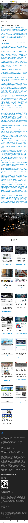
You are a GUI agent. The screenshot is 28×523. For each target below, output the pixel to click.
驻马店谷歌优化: (20, 201)
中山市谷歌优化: (11, 199)
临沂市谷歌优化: (11, 117)
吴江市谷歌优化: (20, 169)
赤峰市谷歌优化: (12, 57)
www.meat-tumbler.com (21, 379)
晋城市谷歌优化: (17, 99)
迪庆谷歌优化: (16, 64)
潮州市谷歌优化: (10, 55)
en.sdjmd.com (7, 380)
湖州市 (23, 460)
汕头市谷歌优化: (15, 153)
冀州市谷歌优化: (11, 105)
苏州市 (12, 465)
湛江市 (22, 469)
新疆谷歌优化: (9, 37)
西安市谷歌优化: (12, 175)
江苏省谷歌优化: (12, 29)
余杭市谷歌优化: (6, 191)
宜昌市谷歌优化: (7, 187)
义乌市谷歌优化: (9, 188)
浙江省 (2, 457)
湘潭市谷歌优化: (7, 176)
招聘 (6, 21)
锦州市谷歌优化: (16, 103)
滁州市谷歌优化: (6, 58)
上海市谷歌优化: (17, 27)
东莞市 (21, 458)
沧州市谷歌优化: (5, 51)
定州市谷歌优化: (9, 64)
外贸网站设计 (3, 437)
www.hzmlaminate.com (7, 311)
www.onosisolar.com (7, 403)
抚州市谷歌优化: (21, 74)
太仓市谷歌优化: (12, 162)
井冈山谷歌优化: (5, 101)
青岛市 (10, 464)
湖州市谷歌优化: (18, 92)
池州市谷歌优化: (19, 57)
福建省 (12, 457)
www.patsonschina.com (21, 357)
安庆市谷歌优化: (12, 42)
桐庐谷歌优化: (8, 165)
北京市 (6, 456)
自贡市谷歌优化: (22, 202)
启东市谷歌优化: (5, 140)
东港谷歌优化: (22, 64)
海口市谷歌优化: (19, 83)
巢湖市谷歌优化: (22, 54)
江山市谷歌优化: (6, 96)
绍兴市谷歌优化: (10, 154)
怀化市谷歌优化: (14, 90)
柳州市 (14, 462)
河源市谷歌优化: (5, 88)
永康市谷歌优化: (11, 190)
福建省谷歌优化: (14, 31)
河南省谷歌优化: (13, 30)
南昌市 (3, 464)
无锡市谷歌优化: (17, 171)
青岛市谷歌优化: (12, 140)
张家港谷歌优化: (12, 195)
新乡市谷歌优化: (16, 179)
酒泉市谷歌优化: (4, 105)
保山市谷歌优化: (19, 46)
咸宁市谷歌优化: (20, 176)
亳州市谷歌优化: (15, 85)
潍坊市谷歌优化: (5, 168)
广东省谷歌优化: (5, 29)
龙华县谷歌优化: (7, 120)
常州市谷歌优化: (15, 54)
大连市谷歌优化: (5, 61)
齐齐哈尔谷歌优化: (21, 142)
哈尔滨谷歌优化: (5, 83)
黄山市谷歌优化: (9, 91)
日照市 (23, 464)
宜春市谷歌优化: (14, 187)
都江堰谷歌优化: (4, 66)
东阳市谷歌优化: (16, 65)
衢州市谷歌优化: (22, 143)
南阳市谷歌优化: (21, 131)
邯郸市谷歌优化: (20, 84)
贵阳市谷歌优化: (7, 80)
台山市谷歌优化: (19, 162)
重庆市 (16, 456)
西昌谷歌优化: (15, 177)
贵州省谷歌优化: (22, 34)
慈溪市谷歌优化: (13, 58)
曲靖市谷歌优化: (15, 143)
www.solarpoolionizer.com (7, 355)
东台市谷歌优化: (9, 65)
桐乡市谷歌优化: (14, 165)
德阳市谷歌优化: (21, 62)
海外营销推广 (10, 437)
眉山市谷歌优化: (19, 125)
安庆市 (15, 457)
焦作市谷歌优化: (20, 96)
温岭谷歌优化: (19, 168)
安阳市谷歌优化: (7, 43)
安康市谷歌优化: (5, 42)
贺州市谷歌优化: (12, 88)
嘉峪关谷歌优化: (8, 98)
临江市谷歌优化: (4, 117)
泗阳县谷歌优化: (9, 158)
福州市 (7, 460)
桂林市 (13, 460)
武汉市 (3, 467)
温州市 (17, 466)
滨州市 (18, 457)
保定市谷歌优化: (5, 46)
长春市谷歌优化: (19, 51)
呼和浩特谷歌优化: (17, 91)
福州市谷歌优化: (14, 74)
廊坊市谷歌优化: (18, 112)
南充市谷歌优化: (12, 129)
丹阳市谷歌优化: (12, 61)
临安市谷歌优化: (9, 116)
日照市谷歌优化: (5, 146)
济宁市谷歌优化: (14, 102)
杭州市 (20, 460)
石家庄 (18, 465)
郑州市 (8, 470)
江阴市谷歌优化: (13, 96)
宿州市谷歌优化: (11, 160)
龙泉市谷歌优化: (8, 121)
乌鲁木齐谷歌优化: (10, 171)
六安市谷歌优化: (6, 118)
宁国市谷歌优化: (16, 132)
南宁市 (7, 464)
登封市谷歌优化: (14, 62)
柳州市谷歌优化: (13, 118)
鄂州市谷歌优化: (18, 69)
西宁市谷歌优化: (9, 179)
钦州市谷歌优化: (6, 142)
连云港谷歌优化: (7, 114)
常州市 (4, 458)
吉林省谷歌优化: (10, 36)
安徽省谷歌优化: (7, 31)
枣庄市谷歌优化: (5, 195)
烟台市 (8, 469)
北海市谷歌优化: (7, 47)
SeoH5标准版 (11, 452)
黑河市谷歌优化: (10, 87)
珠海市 (12, 469)
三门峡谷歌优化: (12, 150)
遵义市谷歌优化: (17, 204)
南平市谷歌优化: (7, 131)
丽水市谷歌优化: (18, 117)
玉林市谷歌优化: (13, 191)
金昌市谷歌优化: (10, 99)
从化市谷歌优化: (20, 58)
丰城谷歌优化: (11, 72)
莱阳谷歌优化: (11, 112)
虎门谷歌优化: (12, 92)
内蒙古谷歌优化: (21, 33)
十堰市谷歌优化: (7, 157)
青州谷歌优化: (19, 140)
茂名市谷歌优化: (12, 125)
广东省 (19, 456)
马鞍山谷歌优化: (5, 125)
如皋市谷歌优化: (12, 146)
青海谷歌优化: (21, 37)
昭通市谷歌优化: (16, 198)
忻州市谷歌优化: (11, 180)
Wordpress (3, 453)
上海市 (13, 456)
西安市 (20, 467)
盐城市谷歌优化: (19, 184)
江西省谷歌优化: (20, 31)
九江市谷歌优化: (23, 103)
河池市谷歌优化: (22, 85)
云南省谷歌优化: (9, 34)
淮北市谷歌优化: (7, 90)
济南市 (18, 461)
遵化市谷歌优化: (10, 204)
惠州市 (16, 460)
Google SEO (16, 437)
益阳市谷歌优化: (23, 188)
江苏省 (22, 456)
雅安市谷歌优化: (5, 184)
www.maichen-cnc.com (21, 264)
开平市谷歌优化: (12, 107)
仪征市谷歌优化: (4, 190)
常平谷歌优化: (14, 53)
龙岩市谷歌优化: (15, 121)
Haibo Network (3, 517)
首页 (3, 21)
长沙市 (14, 458)
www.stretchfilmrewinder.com (21, 333)
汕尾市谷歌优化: (22, 153)
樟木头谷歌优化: (7, 197)
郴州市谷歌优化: (5, 57)
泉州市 (16, 464)
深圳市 (2, 465)
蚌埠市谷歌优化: (14, 47)
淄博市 (4, 470)
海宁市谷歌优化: (13, 84)
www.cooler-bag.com (7, 426)
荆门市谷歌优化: (19, 101)
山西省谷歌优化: (8, 33)
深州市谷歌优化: (19, 155)
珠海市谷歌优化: (6, 201)
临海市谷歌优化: (23, 116)
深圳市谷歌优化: (12, 155)
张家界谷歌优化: (19, 195)
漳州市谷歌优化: (21, 197)
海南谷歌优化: (7, 84)
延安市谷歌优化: (12, 184)
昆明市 (4, 462)
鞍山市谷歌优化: (19, 42)
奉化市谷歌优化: (18, 72)
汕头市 (5, 465)
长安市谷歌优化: (12, 51)
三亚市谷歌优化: (6, 151)
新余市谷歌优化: (4, 180)
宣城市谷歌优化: (18, 180)
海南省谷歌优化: (23, 36)
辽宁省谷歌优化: (15, 33)
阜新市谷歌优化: (19, 73)
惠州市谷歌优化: (5, 92)
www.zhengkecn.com (21, 287)
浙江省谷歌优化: (18, 29)
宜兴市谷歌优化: (16, 188)
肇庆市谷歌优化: (9, 198)
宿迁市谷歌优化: (23, 158)
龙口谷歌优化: (14, 120)
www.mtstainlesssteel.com (7, 333)
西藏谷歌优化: (15, 37)
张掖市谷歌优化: (14, 197)
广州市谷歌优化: (12, 79)
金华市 (12, 461)
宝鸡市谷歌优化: (12, 46)
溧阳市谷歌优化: (20, 118)
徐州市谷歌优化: (13, 182)
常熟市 (8, 458)
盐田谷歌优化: (14, 186)
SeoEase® (17, 452)
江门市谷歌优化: (18, 95)
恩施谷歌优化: (12, 69)
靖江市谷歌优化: (12, 101)
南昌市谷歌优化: (5, 129)
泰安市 (8, 466)
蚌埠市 (22, 457)
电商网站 (21, 452)
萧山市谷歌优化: (8, 177)
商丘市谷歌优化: (20, 151)
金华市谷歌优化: (7, 102)
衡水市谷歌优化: (17, 87)
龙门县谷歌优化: (20, 120)
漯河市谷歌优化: (22, 121)
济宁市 (22, 461)
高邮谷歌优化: (18, 77)
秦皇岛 (13, 464)
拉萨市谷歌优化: (12, 113)
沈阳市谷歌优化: (5, 155)
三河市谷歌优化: (5, 150)
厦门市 (16, 467)
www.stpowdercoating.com (7, 287)
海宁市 (2, 461)
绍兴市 (15, 465)
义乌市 (2, 469)
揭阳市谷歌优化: (15, 98)
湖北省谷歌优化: (19, 30)
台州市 (4, 466)
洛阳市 (11, 462)
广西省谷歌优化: (15, 34)
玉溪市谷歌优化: (20, 191)
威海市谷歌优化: (12, 168)
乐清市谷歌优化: (19, 113)
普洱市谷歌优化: (13, 136)
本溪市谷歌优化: (21, 47)
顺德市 (8, 465)
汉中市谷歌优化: (8, 85)
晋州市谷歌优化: (9, 103)
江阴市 (8, 461)
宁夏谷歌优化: (4, 37)
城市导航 (3, 456)
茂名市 (17, 462)
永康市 (5, 469)
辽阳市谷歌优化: (21, 114)
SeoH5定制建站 (4, 452)
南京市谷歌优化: (19, 129)
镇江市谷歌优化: (4, 199)
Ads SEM (21, 437)
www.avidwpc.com (21, 402)
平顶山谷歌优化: (12, 135)
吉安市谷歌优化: (5, 95)
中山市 (15, 469)
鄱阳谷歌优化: (7, 136)
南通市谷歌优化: (14, 131)
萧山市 (13, 467)
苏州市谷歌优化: (4, 160)
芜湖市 (7, 467)
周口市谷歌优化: (18, 199)
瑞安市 (20, 464)
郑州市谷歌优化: (23, 198)
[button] (2, 1)
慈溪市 (11, 458)
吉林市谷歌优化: (22, 98)
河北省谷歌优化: (6, 30)
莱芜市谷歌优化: (5, 112)
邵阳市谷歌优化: (17, 154)
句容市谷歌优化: (18, 105)
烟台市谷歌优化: (7, 186)
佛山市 (3, 460)
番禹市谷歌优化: (5, 72)
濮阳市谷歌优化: (8, 138)
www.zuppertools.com (21, 310)
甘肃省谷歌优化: (16, 36)
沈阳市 (22, 465)
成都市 (17, 458)
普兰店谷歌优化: (20, 136)
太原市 (11, 466)
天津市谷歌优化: (11, 27)
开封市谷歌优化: (5, 107)
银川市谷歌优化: (21, 187)
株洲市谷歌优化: (8, 202)
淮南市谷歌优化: (21, 90)
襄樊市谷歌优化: (19, 175)
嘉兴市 (15, 461)
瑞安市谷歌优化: (19, 146)
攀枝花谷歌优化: (5, 135)
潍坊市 (21, 466)
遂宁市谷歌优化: (16, 158)
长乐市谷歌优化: (7, 53)
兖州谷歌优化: (20, 186)
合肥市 (5, 461)
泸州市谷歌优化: (10, 123)
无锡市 (14, 466)
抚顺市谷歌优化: (12, 73)
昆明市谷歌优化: (19, 107)
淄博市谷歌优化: (15, 202)
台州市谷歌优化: (20, 164)
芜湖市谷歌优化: (13, 169)
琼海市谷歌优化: (13, 142)
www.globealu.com (7, 264)
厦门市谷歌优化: (5, 175)
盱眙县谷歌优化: (6, 182)
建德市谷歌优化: (12, 95)
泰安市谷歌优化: (5, 162)
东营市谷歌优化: (23, 65)
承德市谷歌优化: (17, 55)
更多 (11, 470)
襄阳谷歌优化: (14, 176)
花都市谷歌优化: (19, 88)
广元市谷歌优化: (5, 79)
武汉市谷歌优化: (6, 169)
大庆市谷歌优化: (19, 61)
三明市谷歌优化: (19, 150)
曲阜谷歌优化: (9, 143)
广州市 (10, 460)
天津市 (9, 456)
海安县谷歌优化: (12, 83)
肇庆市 (18, 469)
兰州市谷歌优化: (5, 113)
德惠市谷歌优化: (7, 62)
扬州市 (23, 467)
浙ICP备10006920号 (10, 517)
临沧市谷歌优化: (16, 116)
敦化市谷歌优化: (11, 66)
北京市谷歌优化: (4, 27)
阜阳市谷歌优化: (7, 74)
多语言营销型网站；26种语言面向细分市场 (14, 13)
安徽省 (8, 457)
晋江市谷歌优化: (21, 102)
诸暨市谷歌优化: (13, 201)
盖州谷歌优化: (5, 77)
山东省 (5, 457)
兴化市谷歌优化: (21, 177)
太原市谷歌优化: (6, 164)
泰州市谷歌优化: (13, 164)
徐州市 (10, 467)
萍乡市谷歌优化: (19, 135)
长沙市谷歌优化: (20, 53)
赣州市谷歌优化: (11, 77)
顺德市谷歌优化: (14, 157)
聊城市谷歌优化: (14, 114)
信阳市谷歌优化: (23, 179)
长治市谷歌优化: (8, 54)
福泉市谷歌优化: (5, 73)
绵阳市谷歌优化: (7, 127)
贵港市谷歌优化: (19, 79)
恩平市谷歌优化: (5, 69)
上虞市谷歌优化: (8, 153)
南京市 (21, 462)
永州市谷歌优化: (18, 190)
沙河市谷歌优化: (13, 151)
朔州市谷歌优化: (21, 157)
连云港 (8, 462)
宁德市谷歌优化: (9, 132)
